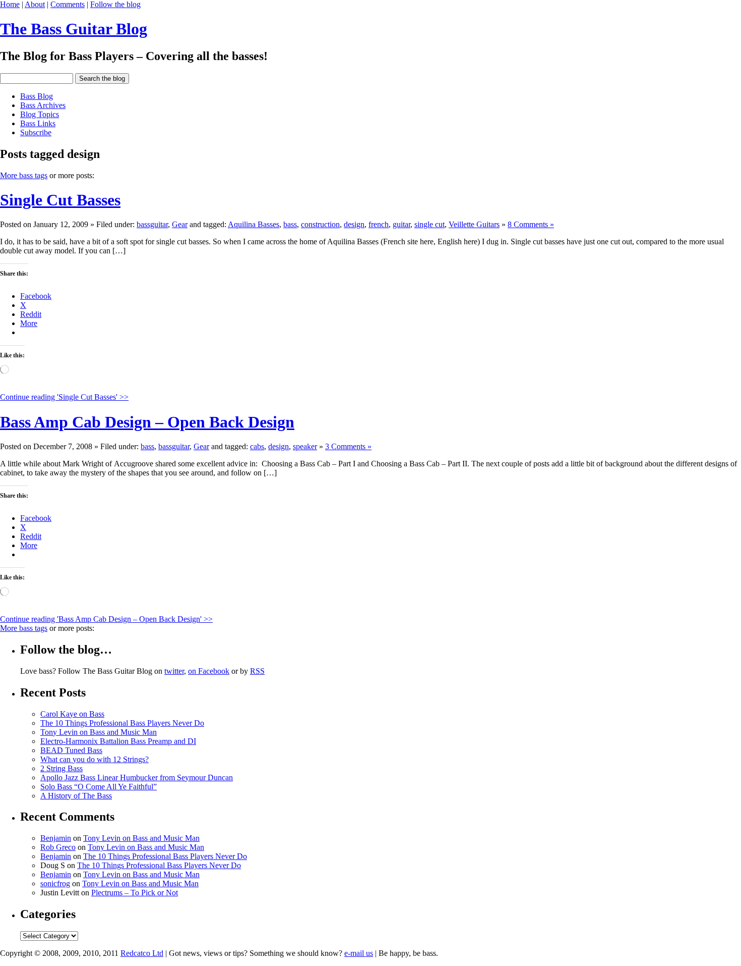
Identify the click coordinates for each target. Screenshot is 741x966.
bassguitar (152, 224)
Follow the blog (115, 4)
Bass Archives (43, 105)
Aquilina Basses (253, 224)
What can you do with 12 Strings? (94, 759)
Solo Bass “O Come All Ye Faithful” (98, 786)
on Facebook (208, 671)
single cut (429, 224)
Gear (180, 224)
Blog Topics (39, 114)
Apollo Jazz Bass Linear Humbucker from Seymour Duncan (136, 777)
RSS (257, 671)
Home (10, 4)
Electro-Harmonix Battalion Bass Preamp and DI (118, 741)
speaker (305, 446)
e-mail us (358, 953)
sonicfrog (55, 883)
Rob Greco (58, 847)
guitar (401, 224)
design (354, 224)
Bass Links (37, 123)
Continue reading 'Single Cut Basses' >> (64, 397)
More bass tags (23, 175)
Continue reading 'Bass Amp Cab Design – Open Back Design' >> (106, 619)
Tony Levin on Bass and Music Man (98, 732)
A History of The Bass (76, 795)
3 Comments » (348, 446)
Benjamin (55, 838)
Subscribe (35, 132)
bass (290, 224)
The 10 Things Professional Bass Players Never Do (122, 723)
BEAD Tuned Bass (71, 750)
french (378, 224)
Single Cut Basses (60, 200)
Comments (67, 4)
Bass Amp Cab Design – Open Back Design (147, 422)
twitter (174, 671)
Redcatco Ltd (141, 953)
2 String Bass (61, 768)
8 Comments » (531, 224)
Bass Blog (36, 96)
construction (320, 224)
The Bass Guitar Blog (73, 29)
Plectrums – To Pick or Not (134, 892)
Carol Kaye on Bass (72, 714)
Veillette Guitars (474, 224)
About (35, 4)
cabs (257, 446)
